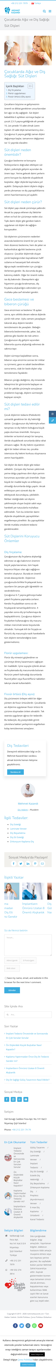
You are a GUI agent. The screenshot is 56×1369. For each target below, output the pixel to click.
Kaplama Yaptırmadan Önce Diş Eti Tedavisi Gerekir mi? (20, 1190)
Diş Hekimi (23, 809)
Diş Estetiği (35, 1145)
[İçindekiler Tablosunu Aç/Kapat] (29, 86)
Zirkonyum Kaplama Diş (39, 1183)
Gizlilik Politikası (23, 1311)
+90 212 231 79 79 (21, 1123)
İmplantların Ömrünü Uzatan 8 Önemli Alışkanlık (15, 908)
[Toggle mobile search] (44, 11)
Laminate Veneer (34, 1151)
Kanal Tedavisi (37, 1213)
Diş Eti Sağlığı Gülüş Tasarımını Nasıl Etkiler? (39, 908)
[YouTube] (25, 1093)
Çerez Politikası (37, 1311)
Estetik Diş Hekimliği (35, 1171)
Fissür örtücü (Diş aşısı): (19, 96)
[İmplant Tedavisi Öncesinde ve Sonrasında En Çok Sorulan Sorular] (8, 1151)
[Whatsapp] (19, 1093)
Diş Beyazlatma (37, 1177)
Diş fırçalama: (14, 90)
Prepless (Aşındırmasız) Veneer (37, 1193)
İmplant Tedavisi (34, 1159)
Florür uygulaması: (17, 93)
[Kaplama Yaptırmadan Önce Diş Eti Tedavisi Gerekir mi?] (8, 1189)
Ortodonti (34, 1209)
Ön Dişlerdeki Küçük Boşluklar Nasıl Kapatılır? (18, 1173)
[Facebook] (6, 1093)
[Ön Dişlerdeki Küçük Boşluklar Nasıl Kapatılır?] (8, 1172)
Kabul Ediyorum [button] (37, 1354)
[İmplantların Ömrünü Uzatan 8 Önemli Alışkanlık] (8, 1205)
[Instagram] (13, 1093)
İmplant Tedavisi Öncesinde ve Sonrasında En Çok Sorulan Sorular (19, 1151)
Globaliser (48, 1311)
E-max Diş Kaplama (35, 1203)
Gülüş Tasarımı (37, 1141)
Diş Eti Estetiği (37, 1165)
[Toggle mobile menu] (50, 11)
